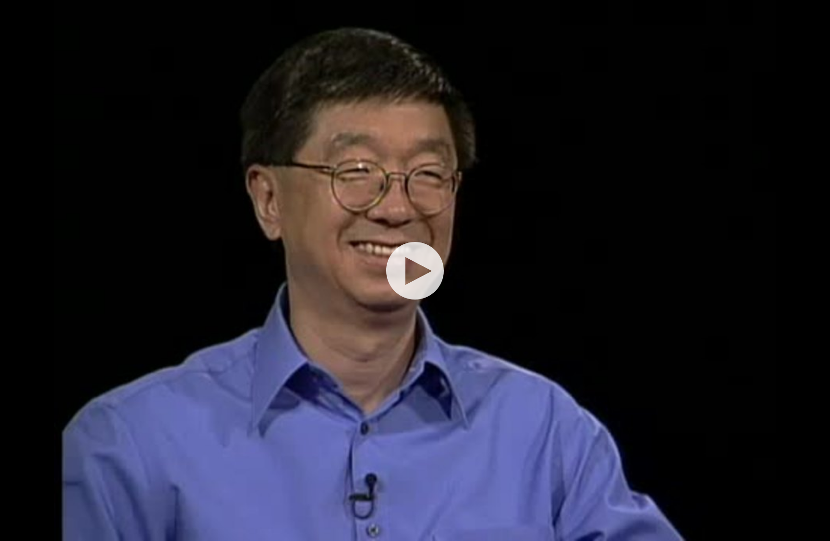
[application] (415, 270)
